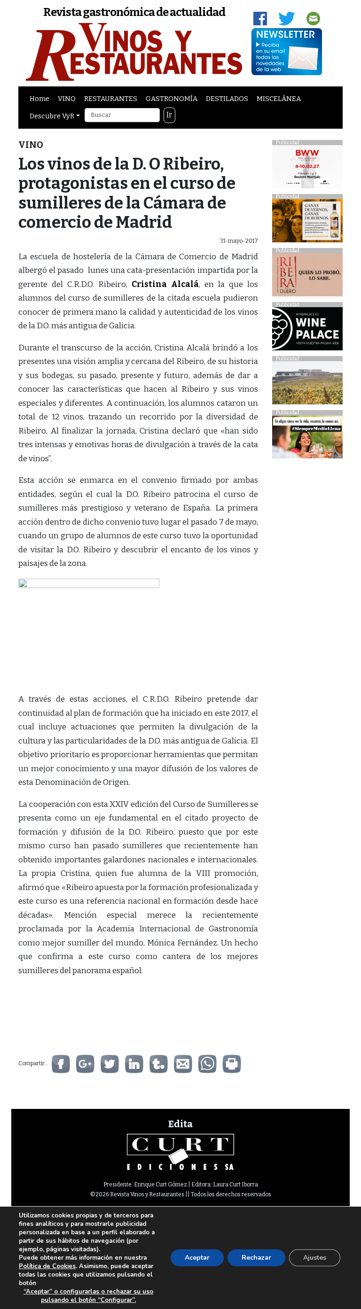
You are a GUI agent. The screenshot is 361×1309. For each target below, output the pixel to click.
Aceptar (197, 1257)
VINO (67, 98)
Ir (169, 114)
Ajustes (314, 1257)
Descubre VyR (52, 116)
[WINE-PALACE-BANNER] (307, 331)
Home (39, 98)
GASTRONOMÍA (171, 98)
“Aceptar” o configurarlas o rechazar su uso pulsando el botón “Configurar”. (88, 1295)
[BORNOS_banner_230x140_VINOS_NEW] (307, 223)
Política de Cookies (47, 1266)
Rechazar (256, 1257)
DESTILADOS (227, 98)
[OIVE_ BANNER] (307, 439)
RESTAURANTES (110, 98)
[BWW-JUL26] (307, 169)
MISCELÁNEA (279, 98)
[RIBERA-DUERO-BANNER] (307, 277)
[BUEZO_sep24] (307, 385)
